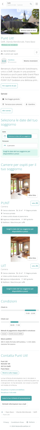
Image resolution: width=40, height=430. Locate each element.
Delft (3, 41)
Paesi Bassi (30, 41)
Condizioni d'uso (17, 422)
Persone (5, 141)
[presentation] (20, 136)
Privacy (6, 422)
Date (4, 132)
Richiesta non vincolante (9, 45)
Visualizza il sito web (8, 392)
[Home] (2, 412)
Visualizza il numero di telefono (12, 390)
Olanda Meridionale (15, 41)
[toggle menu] (37, 4)
